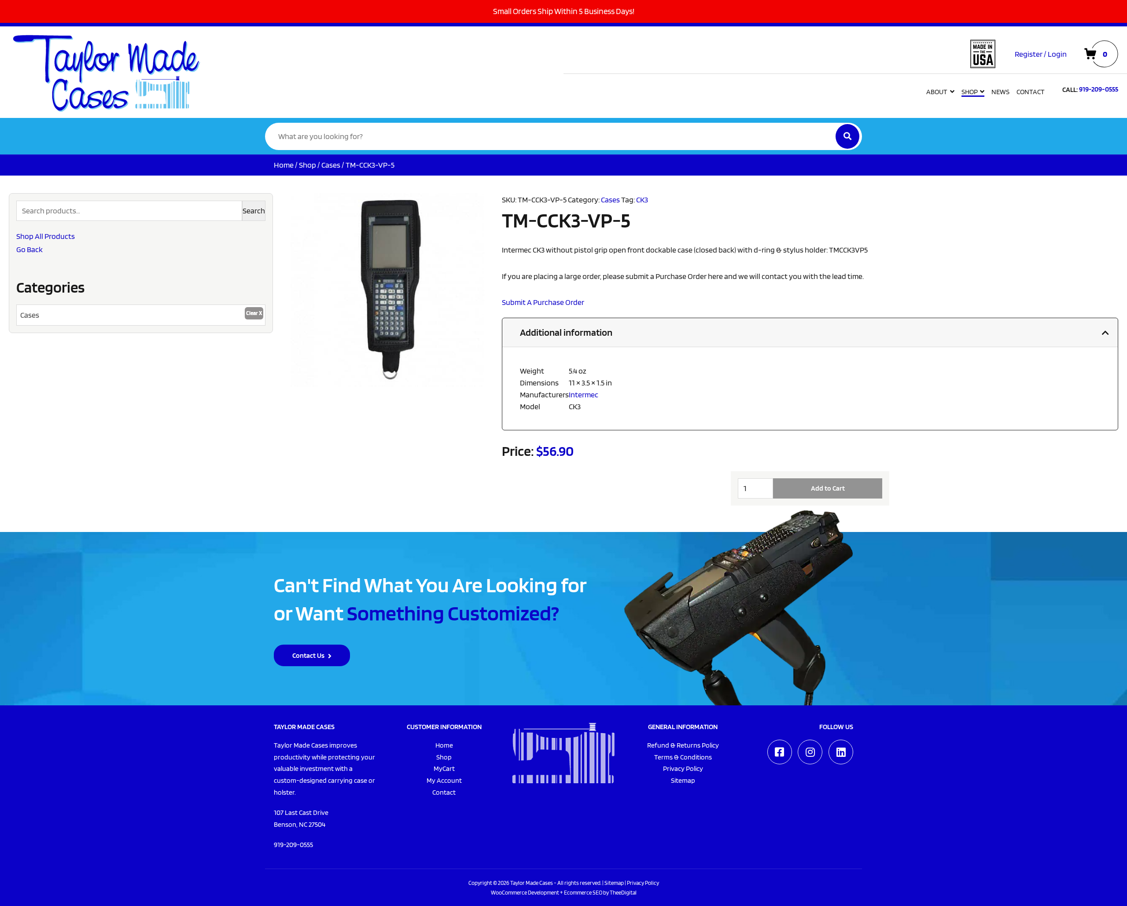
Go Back (29, 249)
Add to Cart (828, 488)
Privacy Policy (643, 882)
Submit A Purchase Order (543, 302)
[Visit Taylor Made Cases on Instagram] (810, 752)
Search (254, 210)
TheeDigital (623, 892)
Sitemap (614, 882)
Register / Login (1041, 54)
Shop (307, 164)
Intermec (583, 394)
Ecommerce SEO (583, 892)
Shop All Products (45, 236)
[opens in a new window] (779, 752)
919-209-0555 (293, 844)
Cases (330, 164)
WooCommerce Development (525, 892)
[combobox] (140, 315)
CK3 (642, 199)
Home (284, 164)
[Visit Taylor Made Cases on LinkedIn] (841, 752)
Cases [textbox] (29, 314)
